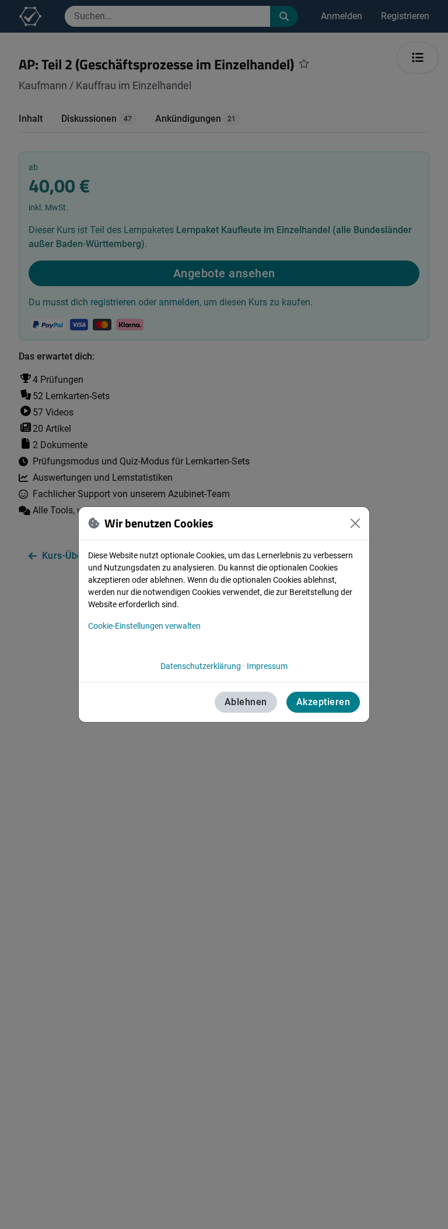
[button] (355, 523)
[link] (200, 666)
